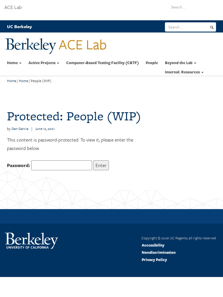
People (152, 63)
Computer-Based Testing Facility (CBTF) (102, 63)
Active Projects (42, 63)
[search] (212, 27)
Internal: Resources (183, 72)
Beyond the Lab (179, 63)
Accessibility (153, 245)
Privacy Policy (154, 259)
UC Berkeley (19, 26)
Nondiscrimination (159, 252)
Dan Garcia (20, 128)
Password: (19, 165)
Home (13, 63)
